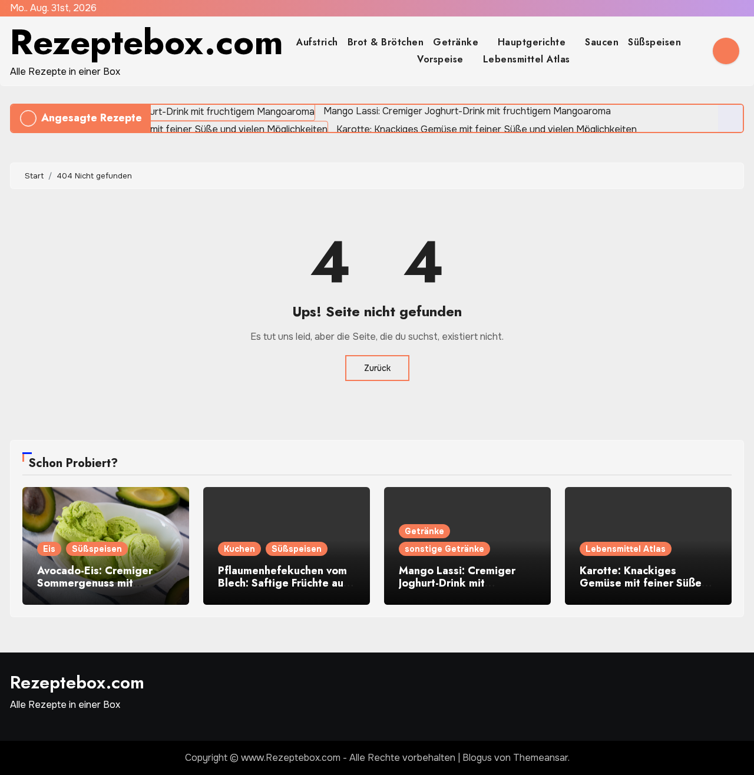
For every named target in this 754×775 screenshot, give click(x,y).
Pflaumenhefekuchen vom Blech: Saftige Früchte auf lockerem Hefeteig (283, 583)
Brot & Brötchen (386, 42)
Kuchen (239, 549)
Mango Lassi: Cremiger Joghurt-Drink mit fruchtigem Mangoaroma (460, 583)
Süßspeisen (656, 42)
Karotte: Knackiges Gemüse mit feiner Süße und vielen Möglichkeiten (643, 583)
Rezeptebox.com (146, 42)
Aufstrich (317, 42)
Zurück (377, 368)
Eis (49, 549)
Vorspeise (442, 59)
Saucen (602, 42)
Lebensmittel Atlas (526, 59)
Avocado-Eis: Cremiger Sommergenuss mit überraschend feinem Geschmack (95, 590)
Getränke (457, 42)
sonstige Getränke (444, 549)
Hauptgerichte (533, 42)
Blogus (477, 757)
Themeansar (540, 757)
